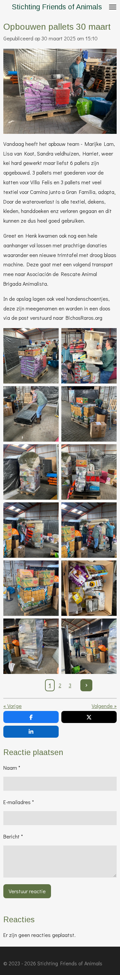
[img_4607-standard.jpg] (89, 472)
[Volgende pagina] (86, 685)
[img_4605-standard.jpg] (89, 414)
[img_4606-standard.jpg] (31, 472)
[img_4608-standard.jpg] (31, 530)
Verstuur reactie (27, 891)
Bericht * (13, 836)
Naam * (11, 767)
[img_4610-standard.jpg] (31, 588)
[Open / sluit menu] (112, 7)
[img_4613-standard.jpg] (31, 646)
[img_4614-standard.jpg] (89, 646)
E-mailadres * (18, 801)
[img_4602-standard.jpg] (31, 356)
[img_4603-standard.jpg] (89, 356)
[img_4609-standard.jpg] (89, 530)
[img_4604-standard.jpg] (31, 414)
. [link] (115, 191)
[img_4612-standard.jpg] (89, 588)
